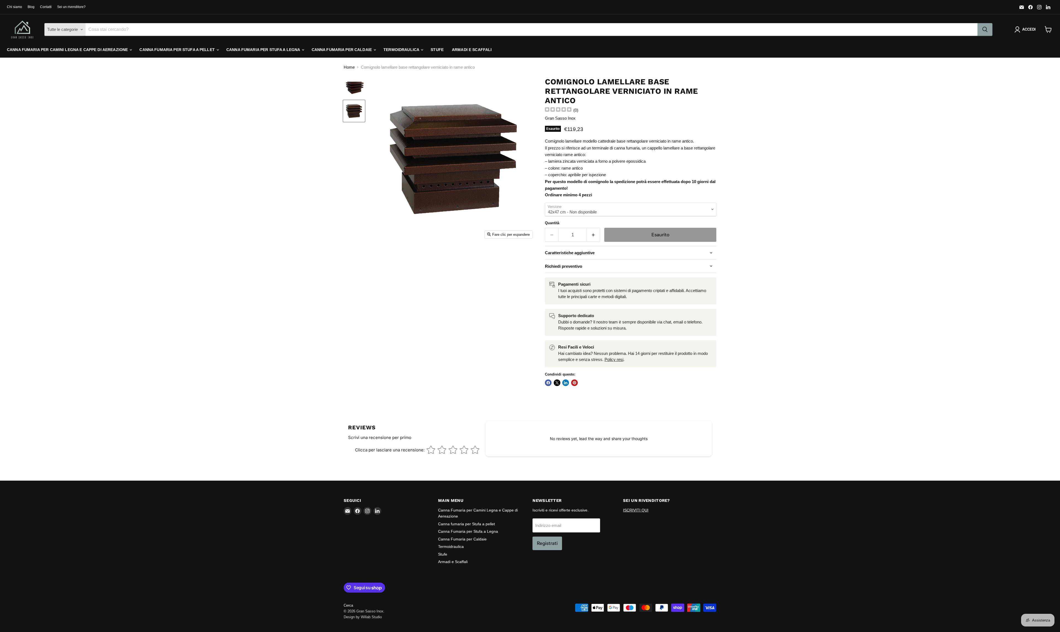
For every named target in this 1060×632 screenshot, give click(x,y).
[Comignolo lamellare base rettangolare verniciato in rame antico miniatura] (354, 111)
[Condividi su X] (557, 382)
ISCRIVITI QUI (635, 510)
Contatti (46, 7)
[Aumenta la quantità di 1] (593, 235)
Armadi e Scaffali (472, 49)
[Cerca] (984, 29)
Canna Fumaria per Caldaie (342, 49)
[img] (558, 110)
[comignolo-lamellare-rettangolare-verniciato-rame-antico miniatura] (354, 88)
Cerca (348, 605)
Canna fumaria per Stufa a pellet (177, 49)
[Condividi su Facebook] (548, 382)
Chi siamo (14, 7)
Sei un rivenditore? (71, 7)
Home (349, 67)
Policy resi (614, 359)
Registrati (547, 543)
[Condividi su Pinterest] (574, 382)
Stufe (437, 49)
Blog (31, 7)
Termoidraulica (401, 49)
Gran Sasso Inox (560, 118)
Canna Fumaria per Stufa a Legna (263, 49)
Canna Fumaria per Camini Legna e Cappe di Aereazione (68, 49)
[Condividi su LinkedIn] (565, 382)
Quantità (552, 223)
